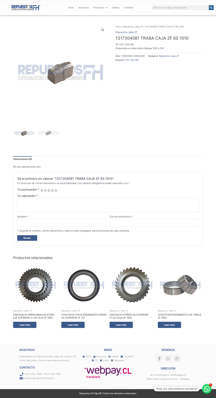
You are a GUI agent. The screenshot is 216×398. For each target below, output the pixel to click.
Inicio (71, 7)
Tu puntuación (28, 189)
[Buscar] (211, 7)
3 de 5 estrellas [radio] (48, 190)
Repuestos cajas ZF (133, 26)
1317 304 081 (132, 60)
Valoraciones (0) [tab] (22, 159)
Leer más (24, 324)
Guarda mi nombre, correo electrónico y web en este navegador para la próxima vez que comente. (75, 230)
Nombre (22, 216)
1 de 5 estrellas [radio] (41, 190)
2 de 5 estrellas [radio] (45, 190)
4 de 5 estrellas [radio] (52, 190)
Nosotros (84, 7)
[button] (103, 30)
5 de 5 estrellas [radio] (55, 190)
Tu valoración (27, 195)
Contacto (129, 7)
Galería (115, 7)
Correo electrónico (121, 216)
